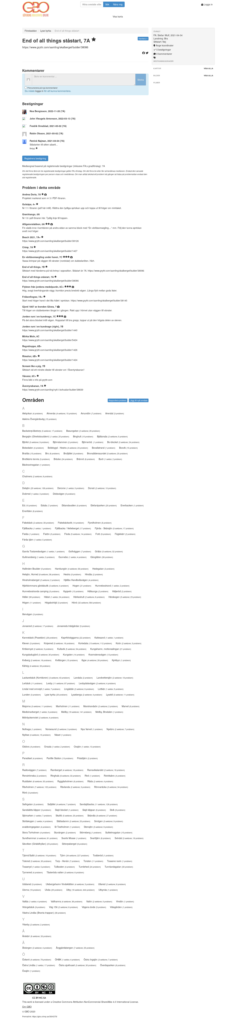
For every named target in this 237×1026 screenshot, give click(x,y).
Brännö (86, 459)
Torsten (93, 861)
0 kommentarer (164, 53)
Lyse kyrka (45, 30)
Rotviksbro (114, 775)
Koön (128, 643)
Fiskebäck (38, 522)
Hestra (72, 574)
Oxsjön (87, 746)
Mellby (76, 711)
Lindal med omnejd (41, 689)
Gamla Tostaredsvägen (43, 551)
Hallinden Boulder (36, 568)
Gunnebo (73, 557)
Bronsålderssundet (107, 453)
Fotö (103, 534)
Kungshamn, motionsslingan (110, 648)
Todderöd (103, 855)
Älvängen (37, 947)
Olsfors (31, 746)
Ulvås (53, 889)
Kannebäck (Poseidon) (39, 637)
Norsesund (61, 729)
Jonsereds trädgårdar (73, 626)
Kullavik (71, 648)
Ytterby (36, 924)
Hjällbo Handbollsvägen (81, 580)
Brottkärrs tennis (36, 459)
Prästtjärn (87, 758)
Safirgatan (33, 804)
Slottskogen (37, 821)
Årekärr (36, 936)
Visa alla (208, 68)
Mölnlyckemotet (40, 717)
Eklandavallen (74, 505)
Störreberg (90, 832)
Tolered (36, 861)
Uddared (32, 884)
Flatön (51, 534)
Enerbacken (132, 505)
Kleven (31, 643)
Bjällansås (112, 436)
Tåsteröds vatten (65, 872)
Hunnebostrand (112, 585)
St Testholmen (67, 826)
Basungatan (83, 430)
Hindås (94, 574)
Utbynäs (108, 889)
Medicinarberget (39, 711)
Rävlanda (75, 787)
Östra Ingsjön (101, 959)
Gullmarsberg (38, 557)
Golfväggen (80, 551)
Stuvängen (65, 832)
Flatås (30, 534)
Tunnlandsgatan (119, 866)
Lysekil (120, 694)
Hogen (82, 585)
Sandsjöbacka (99, 804)
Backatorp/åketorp (42, 430)
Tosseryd (36, 866)
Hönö (86, 602)
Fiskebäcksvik (71, 522)
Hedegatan (103, 568)
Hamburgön (72, 568)
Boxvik (128, 447)
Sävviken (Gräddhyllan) (40, 843)
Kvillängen (66, 660)
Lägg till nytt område (139, 400)
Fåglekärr (125, 534)
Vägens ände (94, 907)
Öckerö (36, 959)
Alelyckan (32, 413)
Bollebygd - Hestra (68, 447)
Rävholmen (39, 787)
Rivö (92, 775)
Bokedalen (33, 447)
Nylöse (36, 734)
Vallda (34, 901)
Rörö (30, 792)
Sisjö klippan (94, 809)
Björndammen (65, 442)
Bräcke (63, 459)
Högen (31, 602)
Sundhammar (40, 838)
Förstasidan (31, 30)
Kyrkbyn (121, 660)
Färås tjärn (37, 539)
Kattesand (108, 637)
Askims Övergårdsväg (39, 419)
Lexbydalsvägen (97, 683)
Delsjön (38, 488)
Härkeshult (89, 596)
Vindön (125, 901)
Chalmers (37, 476)
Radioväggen (34, 770)
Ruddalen (38, 781)
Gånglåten (101, 557)
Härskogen (125, 596)
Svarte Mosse (73, 838)
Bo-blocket (123, 442)
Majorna (37, 706)
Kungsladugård (40, 654)
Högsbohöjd (56, 602)
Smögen (108, 821)
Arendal (114, 413)
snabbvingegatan (36, 826)
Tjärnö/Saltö (39, 855)
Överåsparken (112, 965)
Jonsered (37, 626)
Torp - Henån (67, 861)
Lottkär (110, 689)
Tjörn (74, 855)
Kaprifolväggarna (76, 637)
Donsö (102, 488)
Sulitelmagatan (118, 832)
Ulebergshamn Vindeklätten (70, 884)
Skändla (102, 815)
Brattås (31, 453)
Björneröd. (92, 442)
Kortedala (95, 643)
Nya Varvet (92, 729)
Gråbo (109, 551)
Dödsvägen (64, 493)
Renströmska (34, 775)
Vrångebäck (33, 907)
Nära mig (118, 4)
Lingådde (79, 689)
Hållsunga (97, 591)
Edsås (49, 505)
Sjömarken (37, 815)
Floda (78, 534)
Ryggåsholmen (70, 781)
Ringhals (65, 775)
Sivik (117, 809)
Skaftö (70, 815)
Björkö (35, 442)
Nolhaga (32, 729)
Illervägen (32, 614)
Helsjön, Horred (41, 574)
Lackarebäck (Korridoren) (46, 677)
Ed (29, 505)
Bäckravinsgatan (36, 464)
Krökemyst (37, 648)
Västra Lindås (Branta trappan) (44, 912)
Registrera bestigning (35, 158)
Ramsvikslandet (106, 770)
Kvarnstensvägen (103, 654)
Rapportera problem (117, 400)
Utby (80, 889)
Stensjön (98, 826)
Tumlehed (90, 866)
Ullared (112, 884)
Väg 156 (63, 907)
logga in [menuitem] (39, 91)
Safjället (61, 804)
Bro (52, 453)
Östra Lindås (38, 965)
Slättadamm (73, 821)
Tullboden (64, 866)
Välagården (121, 907)
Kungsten (74, 654)
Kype (95, 660)
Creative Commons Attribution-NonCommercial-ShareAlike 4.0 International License (95, 1001)
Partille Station (60, 758)
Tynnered (32, 872)
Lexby (60, 683)
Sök (107, 4)
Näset (62, 734)
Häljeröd (122, 591)
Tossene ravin (119, 861)
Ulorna (31, 889)
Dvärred (35, 493)
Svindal (129, 838)
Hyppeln (73, 591)
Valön (99, 901)
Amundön (91, 413)
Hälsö (56, 596)
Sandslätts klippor (36, 809)
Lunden (31, 694)
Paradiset (32, 758)
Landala (83, 677)
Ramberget (66, 770)
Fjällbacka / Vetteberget (73, 528)
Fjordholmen (100, 522)
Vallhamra (66, 901)
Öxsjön (31, 970)
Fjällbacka (36, 528)
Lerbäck (32, 683)
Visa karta (118, 16)
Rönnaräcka (111, 787)
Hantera (142, 38)
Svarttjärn (100, 838)
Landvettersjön (115, 677)
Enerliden (32, 511)
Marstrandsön (100, 706)
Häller (31, 596)
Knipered (59, 643)
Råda (100, 781)
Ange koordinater (164, 45)
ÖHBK (67, 959)
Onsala (57, 746)
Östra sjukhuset (77, 965)
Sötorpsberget (74, 843)
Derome (70, 488)
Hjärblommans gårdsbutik (45, 585)
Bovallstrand (103, 447)
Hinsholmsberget (41, 580)
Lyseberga (86, 694)
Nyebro (120, 729)
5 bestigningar (163, 49)
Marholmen (67, 706)
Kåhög (36, 665)
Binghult (83, 436)
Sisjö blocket (67, 809)
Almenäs (62, 413)
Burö (110, 459)
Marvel (130, 706)
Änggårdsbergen (75, 947)
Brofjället (73, 453)
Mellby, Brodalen (109, 711)
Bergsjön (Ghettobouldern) (45, 436)
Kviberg (36, 660)
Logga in (208, 4)
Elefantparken (104, 505)
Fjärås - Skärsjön (114, 528)
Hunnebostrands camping (40, 591)
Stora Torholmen (36, 832)
